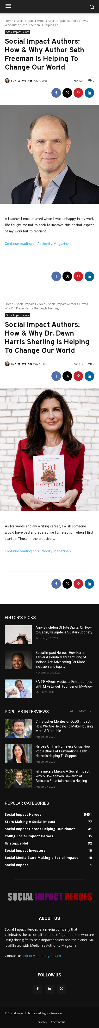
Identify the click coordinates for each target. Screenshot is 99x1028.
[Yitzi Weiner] (8, 80)
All (72, 711)
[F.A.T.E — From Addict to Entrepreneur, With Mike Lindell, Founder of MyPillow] (18, 688)
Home (9, 21)
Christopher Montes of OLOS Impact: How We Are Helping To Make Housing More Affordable (64, 726)
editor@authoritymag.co (42, 955)
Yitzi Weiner (23, 80)
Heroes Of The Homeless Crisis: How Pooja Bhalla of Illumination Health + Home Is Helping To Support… (63, 751)
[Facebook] (56, 93)
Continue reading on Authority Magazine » (38, 244)
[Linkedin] (89, 93)
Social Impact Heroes (30, 21)
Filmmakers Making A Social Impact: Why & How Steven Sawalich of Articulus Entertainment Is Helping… (63, 776)
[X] (67, 93)
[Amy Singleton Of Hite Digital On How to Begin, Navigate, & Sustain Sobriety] (18, 634)
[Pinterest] (78, 93)
